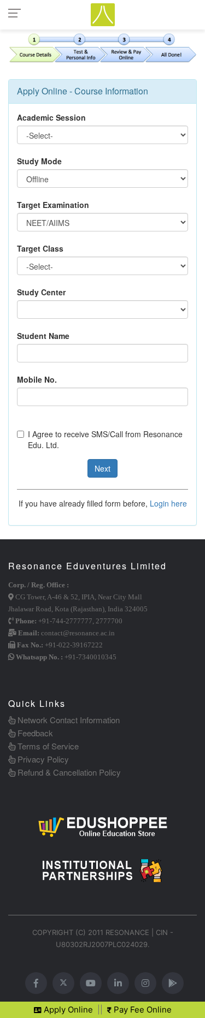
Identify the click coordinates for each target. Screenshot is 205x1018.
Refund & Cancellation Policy (68, 772)
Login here (168, 503)
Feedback (34, 733)
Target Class (40, 248)
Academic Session (51, 117)
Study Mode (39, 161)
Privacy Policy (42, 759)
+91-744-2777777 (65, 621)
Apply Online (67, 1009)
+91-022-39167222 (74, 645)
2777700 (109, 621)
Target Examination (53, 204)
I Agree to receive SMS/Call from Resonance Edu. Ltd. (105, 439)
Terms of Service (47, 746)
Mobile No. (37, 379)
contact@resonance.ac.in (78, 633)
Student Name (43, 335)
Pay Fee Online (142, 1009)
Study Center (41, 292)
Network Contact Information (67, 719)
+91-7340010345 (90, 657)
